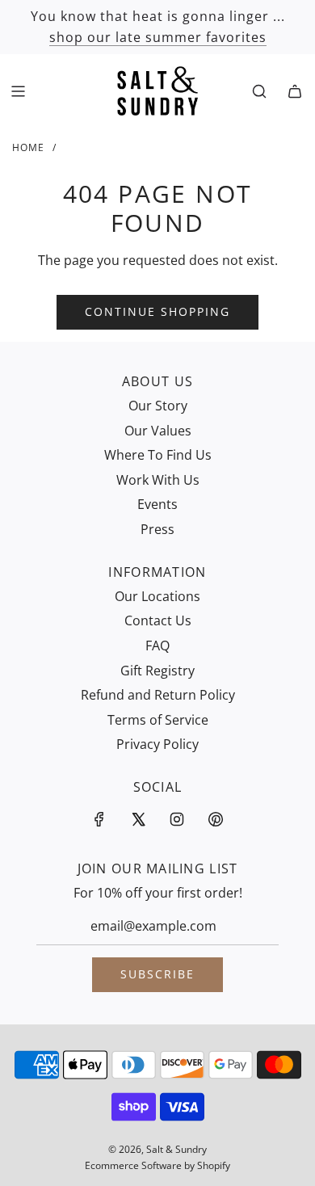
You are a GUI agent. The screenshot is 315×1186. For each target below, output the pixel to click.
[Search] (259, 91)
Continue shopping (157, 311)
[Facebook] (99, 819)
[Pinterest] (215, 819)
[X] (138, 819)
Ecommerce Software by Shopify (157, 1165)
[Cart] (295, 91)
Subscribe (157, 974)
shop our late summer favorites (158, 37)
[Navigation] (18, 91)
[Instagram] (177, 819)
